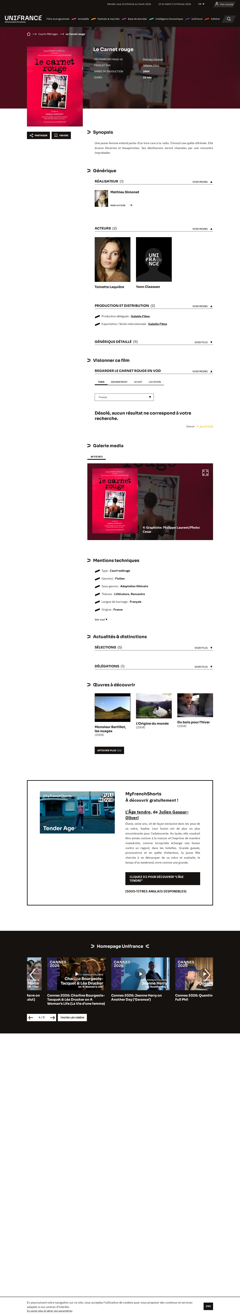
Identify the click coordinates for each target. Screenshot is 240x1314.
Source (190, 426)
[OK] (208, 1306)
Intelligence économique (169, 18)
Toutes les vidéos (72, 1017)
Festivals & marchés (108, 18)
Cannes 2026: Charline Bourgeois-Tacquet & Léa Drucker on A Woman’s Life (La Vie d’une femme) (56, 999)
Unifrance (197, 18)
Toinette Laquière (109, 287)
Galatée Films (151, 65)
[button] (205, 473)
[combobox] (124, 397)
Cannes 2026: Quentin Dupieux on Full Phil (183, 997)
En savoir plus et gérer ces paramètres (49, 1310)
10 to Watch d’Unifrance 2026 (174, 4)
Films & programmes (58, 18)
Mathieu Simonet (153, 59)
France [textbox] (103, 397)
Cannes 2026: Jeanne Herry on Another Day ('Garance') (116, 997)
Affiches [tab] (97, 456)
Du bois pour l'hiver (193, 722)
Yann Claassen (148, 287)
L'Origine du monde (152, 724)
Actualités (83, 18)
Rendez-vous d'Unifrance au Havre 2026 (129, 4)
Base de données (137, 18)
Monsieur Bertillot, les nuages (110, 729)
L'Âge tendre (138, 812)
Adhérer (215, 18)
